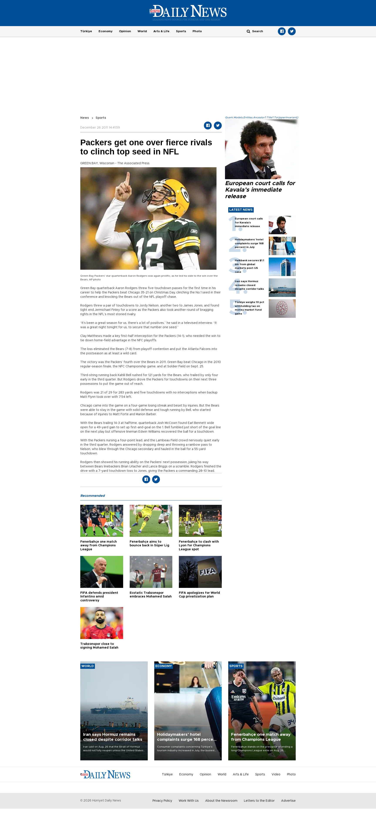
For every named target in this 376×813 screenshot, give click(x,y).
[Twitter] (292, 31)
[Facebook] (282, 31)
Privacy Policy (162, 800)
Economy (105, 31)
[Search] (248, 31)
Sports (181, 31)
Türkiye (86, 31)
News (84, 117)
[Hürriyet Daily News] (188, 12)
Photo (197, 31)
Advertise (288, 800)
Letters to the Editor (259, 800)
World (142, 31)
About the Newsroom (221, 800)
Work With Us (189, 800)
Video (276, 774)
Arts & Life (161, 31)
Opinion (125, 31)
